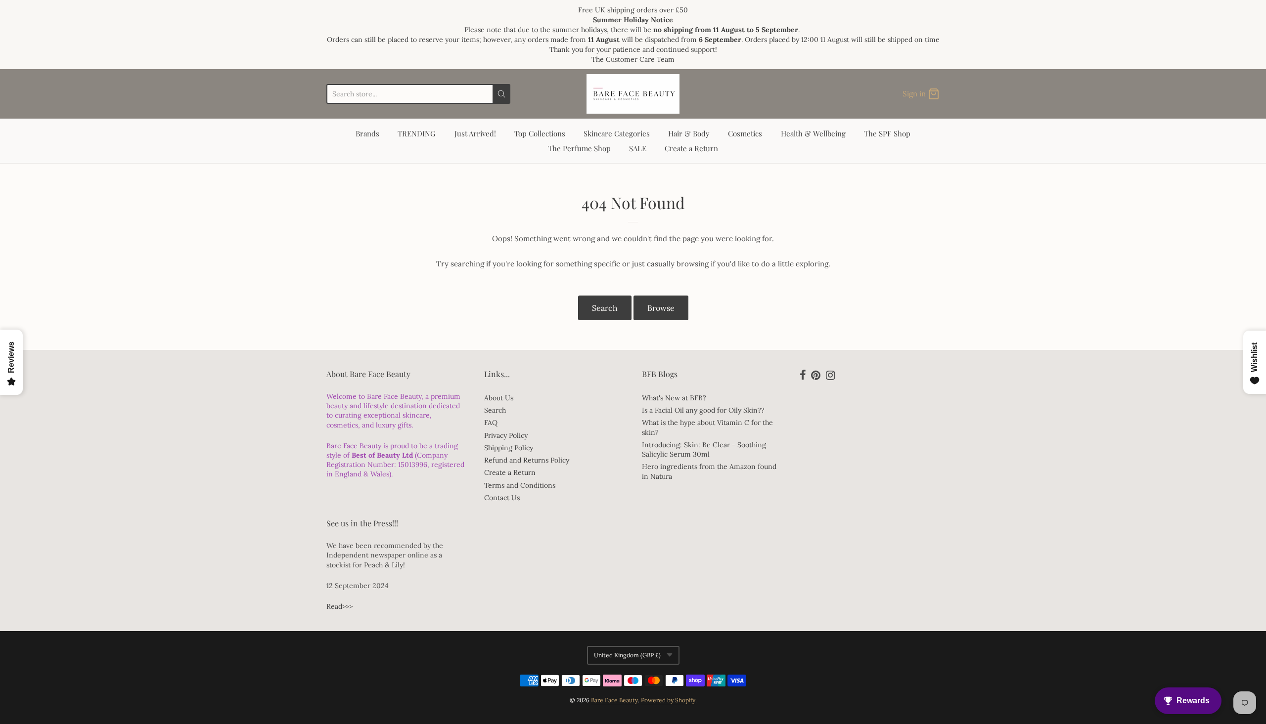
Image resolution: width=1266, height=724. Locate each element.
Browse (661, 308)
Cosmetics (745, 133)
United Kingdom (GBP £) (627, 655)
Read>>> (339, 606)
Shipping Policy (508, 447)
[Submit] (501, 94)
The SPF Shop (887, 133)
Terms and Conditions (519, 485)
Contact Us (502, 497)
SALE (637, 148)
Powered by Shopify (668, 700)
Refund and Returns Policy (526, 460)
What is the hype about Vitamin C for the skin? (707, 427)
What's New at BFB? (674, 397)
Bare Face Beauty (614, 700)
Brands (367, 133)
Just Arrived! (475, 133)
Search (605, 308)
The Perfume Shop (579, 148)
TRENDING (417, 133)
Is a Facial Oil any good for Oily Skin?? (703, 410)
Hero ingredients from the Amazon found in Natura (709, 471)
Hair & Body (689, 133)
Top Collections (539, 133)
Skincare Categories (617, 133)
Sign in (914, 93)
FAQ (490, 422)
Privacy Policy (506, 435)
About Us (498, 397)
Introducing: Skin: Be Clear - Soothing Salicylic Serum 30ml (704, 449)
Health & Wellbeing (813, 133)
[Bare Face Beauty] (633, 94)
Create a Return (691, 148)
